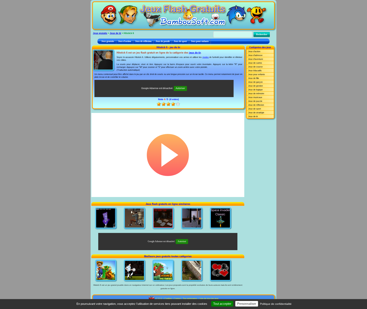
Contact (177, 298)
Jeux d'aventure (255, 59)
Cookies (168, 298)
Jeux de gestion (255, 86)
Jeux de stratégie (256, 112)
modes (205, 57)
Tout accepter (222, 303)
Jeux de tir (115, 33)
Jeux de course (255, 67)
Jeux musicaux (255, 97)
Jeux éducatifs (255, 70)
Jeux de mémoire (256, 93)
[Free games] (151, 298)
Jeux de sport (180, 41)
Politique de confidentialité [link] (275, 303)
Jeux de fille (253, 78)
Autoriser (180, 88)
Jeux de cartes (255, 63)
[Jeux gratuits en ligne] (183, 15)
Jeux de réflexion (143, 41)
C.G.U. (159, 298)
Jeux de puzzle (163, 41)
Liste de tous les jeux (208, 298)
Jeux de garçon (255, 82)
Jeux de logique (255, 89)
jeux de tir (195, 52)
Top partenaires (190, 298)
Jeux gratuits (100, 33)
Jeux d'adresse (255, 55)
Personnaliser (246, 303)
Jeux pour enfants (200, 41)
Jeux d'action (124, 41)
